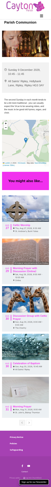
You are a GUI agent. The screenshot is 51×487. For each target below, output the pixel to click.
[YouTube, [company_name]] (28, 465)
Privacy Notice (16, 437)
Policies (13, 443)
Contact (24, 471)
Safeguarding (16, 450)
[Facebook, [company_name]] (22, 465)
